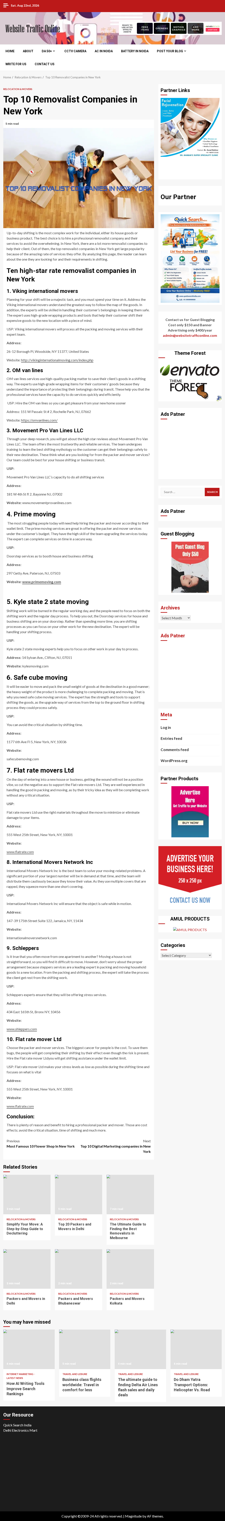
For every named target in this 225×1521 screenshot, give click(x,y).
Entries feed (171, 738)
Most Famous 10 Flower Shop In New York (41, 1143)
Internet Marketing (20, 1374)
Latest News (15, 1378)
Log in (166, 727)
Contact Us (44, 64)
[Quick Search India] (190, 258)
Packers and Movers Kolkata (130, 1269)
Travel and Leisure (74, 1374)
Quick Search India (17, 1425)
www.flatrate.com (20, 852)
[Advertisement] (190, 449)
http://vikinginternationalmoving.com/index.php (57, 360)
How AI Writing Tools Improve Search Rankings (29, 1349)
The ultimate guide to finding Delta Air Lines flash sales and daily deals (140, 1349)
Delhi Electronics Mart (20, 1430)
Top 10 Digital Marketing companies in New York (115, 1146)
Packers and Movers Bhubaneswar (78, 1269)
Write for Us (15, 64)
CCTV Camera (75, 51)
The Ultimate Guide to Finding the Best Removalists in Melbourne (130, 1194)
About (28, 51)
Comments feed (175, 749)
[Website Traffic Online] (190, 566)
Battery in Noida (135, 51)
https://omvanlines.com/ (39, 420)
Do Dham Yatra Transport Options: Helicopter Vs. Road (196, 1349)
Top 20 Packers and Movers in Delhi (78, 1194)
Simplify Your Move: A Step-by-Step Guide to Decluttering (27, 1194)
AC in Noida (104, 51)
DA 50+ (47, 51)
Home (10, 51)
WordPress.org (174, 760)
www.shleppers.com (22, 1029)
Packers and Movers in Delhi (27, 1269)
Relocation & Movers (17, 89)
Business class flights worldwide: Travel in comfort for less (85, 1349)
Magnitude (133, 1516)
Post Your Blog (170, 51)
